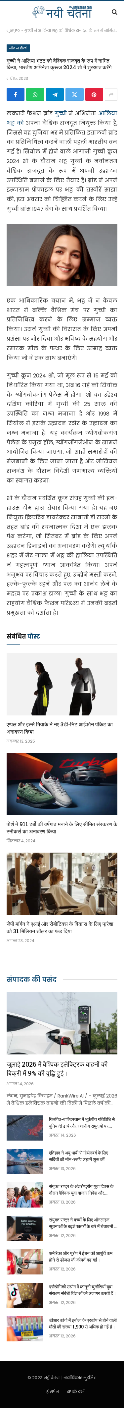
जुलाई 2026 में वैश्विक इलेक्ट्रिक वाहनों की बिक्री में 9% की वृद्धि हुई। (57, 1068)
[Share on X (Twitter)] (74, 94)
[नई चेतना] (62, 12)
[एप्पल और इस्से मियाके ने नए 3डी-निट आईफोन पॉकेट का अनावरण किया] (62, 684)
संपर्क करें (76, 1391)
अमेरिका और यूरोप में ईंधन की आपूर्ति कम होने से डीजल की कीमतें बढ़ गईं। (80, 1256)
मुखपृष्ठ (13, 30)
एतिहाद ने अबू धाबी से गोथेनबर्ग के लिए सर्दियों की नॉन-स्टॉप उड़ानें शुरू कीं (78, 1156)
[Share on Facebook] (15, 94)
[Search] (113, 11)
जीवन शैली (18, 48)
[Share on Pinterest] (94, 94)
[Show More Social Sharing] (111, 94)
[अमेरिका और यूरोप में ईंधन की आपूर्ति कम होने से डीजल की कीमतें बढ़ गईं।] (25, 1261)
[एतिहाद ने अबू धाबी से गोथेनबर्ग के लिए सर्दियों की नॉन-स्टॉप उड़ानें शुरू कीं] (25, 1161)
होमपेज (52, 1391)
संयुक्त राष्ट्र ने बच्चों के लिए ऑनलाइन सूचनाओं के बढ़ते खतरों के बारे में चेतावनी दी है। (83, 1226)
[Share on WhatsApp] (35, 94)
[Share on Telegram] (55, 94)
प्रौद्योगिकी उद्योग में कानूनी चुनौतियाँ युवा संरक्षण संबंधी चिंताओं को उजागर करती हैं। (82, 1289)
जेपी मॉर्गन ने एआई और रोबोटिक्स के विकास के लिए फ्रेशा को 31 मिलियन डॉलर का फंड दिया (60, 927)
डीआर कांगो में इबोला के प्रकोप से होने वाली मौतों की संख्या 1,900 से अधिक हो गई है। (83, 1323)
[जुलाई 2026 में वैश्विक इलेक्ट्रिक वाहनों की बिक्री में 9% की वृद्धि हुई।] (62, 1023)
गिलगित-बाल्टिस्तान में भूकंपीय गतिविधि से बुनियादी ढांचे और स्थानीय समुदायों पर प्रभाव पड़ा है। (82, 1126)
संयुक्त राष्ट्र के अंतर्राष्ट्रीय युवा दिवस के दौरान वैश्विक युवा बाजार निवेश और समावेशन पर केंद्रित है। (81, 1193)
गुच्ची (62, 113)
